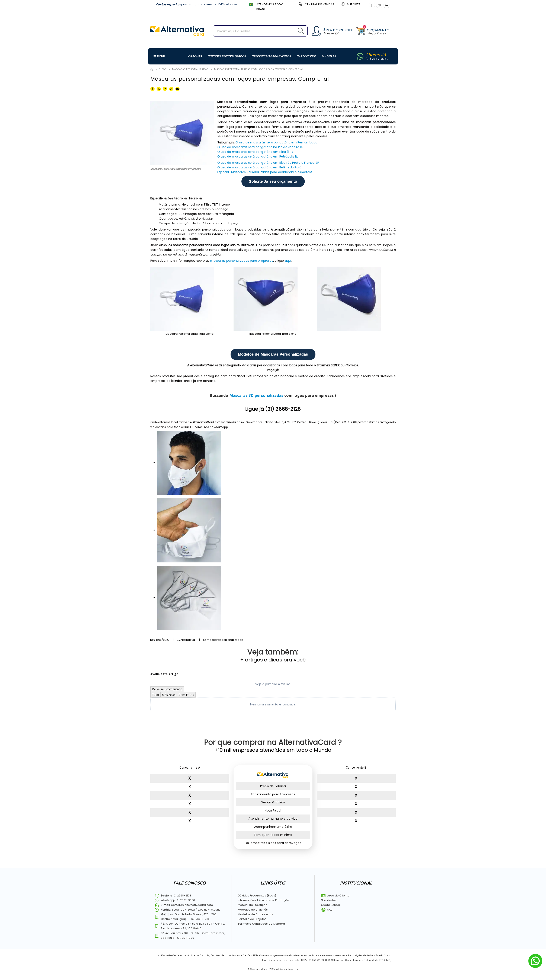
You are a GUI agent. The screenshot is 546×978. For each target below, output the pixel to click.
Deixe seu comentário (167, 689)
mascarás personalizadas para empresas (241, 260)
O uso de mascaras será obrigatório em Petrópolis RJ (257, 156)
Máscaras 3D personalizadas (256, 395)
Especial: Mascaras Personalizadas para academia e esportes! (264, 172)
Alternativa (187, 640)
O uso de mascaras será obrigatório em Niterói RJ (255, 152)
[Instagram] (379, 5)
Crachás (195, 56)
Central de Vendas (319, 4)
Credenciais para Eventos (271, 56)
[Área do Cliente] (316, 31)
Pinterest (171, 88)
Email (177, 88)
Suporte (353, 4)
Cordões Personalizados (227, 56)
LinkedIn (165, 88)
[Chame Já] (360, 56)
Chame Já (375, 54)
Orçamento (378, 30)
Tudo (155, 695)
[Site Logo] (177, 31)
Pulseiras (328, 56)
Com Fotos (186, 695)
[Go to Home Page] (151, 69)
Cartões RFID (306, 56)
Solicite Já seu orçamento (273, 181)
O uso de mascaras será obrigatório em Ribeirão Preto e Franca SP (268, 163)
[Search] (291, 31)
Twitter (159, 88)
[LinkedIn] (386, 5)
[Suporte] (342, 4)
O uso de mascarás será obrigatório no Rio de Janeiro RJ (260, 147)
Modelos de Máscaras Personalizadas (273, 354)
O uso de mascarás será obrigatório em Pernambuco (276, 142)
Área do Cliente (338, 30)
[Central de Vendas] (300, 4)
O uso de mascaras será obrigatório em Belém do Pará (259, 167)
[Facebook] (372, 5)
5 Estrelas (169, 695)
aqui (288, 260)
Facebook (152, 88)
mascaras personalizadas (225, 640)
